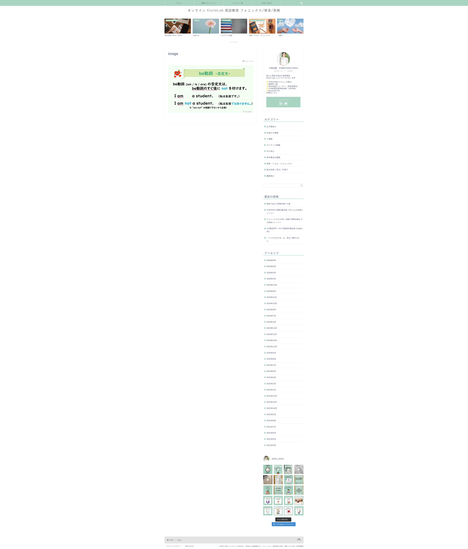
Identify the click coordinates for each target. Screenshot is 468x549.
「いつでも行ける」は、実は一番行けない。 (283, 239)
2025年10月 (272, 285)
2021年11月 (272, 402)
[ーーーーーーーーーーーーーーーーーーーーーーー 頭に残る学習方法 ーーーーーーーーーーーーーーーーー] (298, 500)
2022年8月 (271, 359)
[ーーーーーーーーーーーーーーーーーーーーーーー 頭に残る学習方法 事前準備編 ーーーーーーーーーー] (288, 500)
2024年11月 (272, 297)
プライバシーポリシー (173, 546)
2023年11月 (272, 334)
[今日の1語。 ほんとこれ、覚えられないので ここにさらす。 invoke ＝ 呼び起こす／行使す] (278, 479)
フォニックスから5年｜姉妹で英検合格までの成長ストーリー (284, 220)
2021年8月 (271, 420)
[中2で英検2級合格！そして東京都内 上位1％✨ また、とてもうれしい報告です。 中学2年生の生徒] (267, 469)
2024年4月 (271, 322)
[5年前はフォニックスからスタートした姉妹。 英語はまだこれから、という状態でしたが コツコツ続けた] (267, 490)
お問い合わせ (267, 3)
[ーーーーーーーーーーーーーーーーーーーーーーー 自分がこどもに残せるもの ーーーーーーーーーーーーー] (278, 510)
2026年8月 (271, 260)
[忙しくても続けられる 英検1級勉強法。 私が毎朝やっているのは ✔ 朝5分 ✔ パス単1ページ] (298, 479)
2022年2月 (271, 384)
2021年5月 (271, 439)
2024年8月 (271, 309)
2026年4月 (271, 273)
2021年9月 (271, 414)
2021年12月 (272, 396)
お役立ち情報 (272, 133)
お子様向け (271, 126)
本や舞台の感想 (273, 157)
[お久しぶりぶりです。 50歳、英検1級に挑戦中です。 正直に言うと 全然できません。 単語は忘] (298, 490)
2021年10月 (272, 408)
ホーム (179, 3)
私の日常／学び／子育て (277, 170)
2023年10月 (272, 340)
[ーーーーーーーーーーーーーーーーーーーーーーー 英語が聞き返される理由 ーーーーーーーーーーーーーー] (267, 510)
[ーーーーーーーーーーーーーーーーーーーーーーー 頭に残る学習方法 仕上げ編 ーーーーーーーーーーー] (267, 500)
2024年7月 (271, 316)
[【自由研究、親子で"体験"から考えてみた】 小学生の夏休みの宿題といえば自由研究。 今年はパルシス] (278, 469)
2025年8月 (271, 291)
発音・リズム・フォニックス (279, 164)
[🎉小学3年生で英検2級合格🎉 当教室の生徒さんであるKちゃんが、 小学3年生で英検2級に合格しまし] (288, 479)
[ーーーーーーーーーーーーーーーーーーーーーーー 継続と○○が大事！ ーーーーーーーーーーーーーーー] (288, 510)
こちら (274, 93)
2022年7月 (271, 365)
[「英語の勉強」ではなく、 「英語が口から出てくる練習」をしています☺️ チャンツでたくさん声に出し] (298, 469)
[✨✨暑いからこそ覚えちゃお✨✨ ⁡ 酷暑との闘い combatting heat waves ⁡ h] (298, 510)
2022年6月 (271, 371)
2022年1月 (271, 390)
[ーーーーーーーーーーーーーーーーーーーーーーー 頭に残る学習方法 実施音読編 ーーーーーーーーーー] (278, 500)
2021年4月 (271, 445)
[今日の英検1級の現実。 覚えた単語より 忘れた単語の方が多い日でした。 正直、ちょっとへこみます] (278, 490)
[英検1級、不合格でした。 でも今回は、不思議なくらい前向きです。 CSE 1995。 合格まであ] (288, 469)
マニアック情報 (273, 145)
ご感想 (270, 139)
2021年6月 (271, 433)
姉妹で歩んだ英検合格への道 (278, 204)
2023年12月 (272, 328)
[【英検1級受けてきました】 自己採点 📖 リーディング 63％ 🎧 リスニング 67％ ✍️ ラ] (267, 479)
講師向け (270, 176)
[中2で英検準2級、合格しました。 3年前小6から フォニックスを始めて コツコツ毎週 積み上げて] (288, 490)
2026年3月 (271, 279)
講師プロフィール (208, 3)
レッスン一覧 (238, 3)
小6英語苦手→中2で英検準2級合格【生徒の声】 (285, 230)
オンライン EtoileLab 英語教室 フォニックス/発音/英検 (234, 10)
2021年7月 (271, 427)
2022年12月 (272, 347)
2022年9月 (271, 353)
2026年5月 (271, 266)
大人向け (270, 151)
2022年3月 (271, 377)
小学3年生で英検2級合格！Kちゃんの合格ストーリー (285, 211)
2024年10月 (272, 303)
